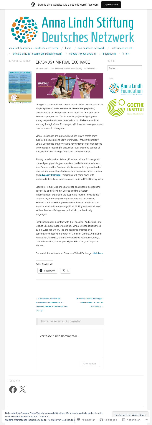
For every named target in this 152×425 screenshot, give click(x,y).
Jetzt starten (111, 4)
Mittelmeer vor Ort (122, 48)
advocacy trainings (50, 175)
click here (98, 253)
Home (68, 48)
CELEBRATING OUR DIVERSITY (82, 53)
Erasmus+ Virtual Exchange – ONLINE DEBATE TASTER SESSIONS (90, 302)
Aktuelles (91, 68)
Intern (126, 53)
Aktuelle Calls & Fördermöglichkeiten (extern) (37, 53)
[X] (22, 389)
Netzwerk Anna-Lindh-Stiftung (68, 68)
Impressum (109, 53)
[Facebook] (13, 389)
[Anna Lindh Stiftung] (76, 31)
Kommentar (89, 363)
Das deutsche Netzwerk (91, 48)
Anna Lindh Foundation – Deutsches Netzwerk (33, 48)
